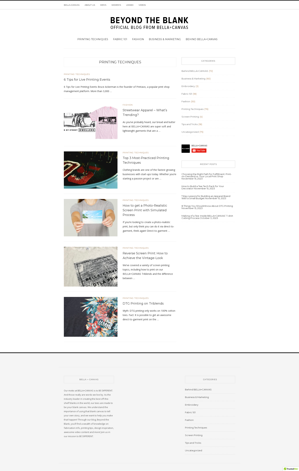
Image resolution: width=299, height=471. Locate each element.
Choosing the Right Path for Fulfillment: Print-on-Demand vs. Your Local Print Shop (207, 175)
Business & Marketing (165, 39)
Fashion (138, 39)
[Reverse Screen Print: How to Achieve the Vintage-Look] (90, 266)
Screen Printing (190, 116)
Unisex (129, 5)
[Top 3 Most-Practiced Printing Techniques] (90, 169)
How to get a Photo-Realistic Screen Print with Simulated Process (145, 210)
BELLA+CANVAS (71, 5)
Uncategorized (190, 131)
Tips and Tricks (190, 124)
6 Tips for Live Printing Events (87, 79)
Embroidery (188, 86)
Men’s (103, 5)
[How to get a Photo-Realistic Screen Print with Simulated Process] (90, 217)
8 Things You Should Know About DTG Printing (207, 206)
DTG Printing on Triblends (143, 303)
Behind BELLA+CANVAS (202, 39)
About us (90, 5)
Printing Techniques (92, 39)
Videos (142, 5)
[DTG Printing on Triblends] (90, 316)
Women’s (116, 5)
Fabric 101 (120, 39)
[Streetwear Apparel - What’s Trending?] (90, 122)
